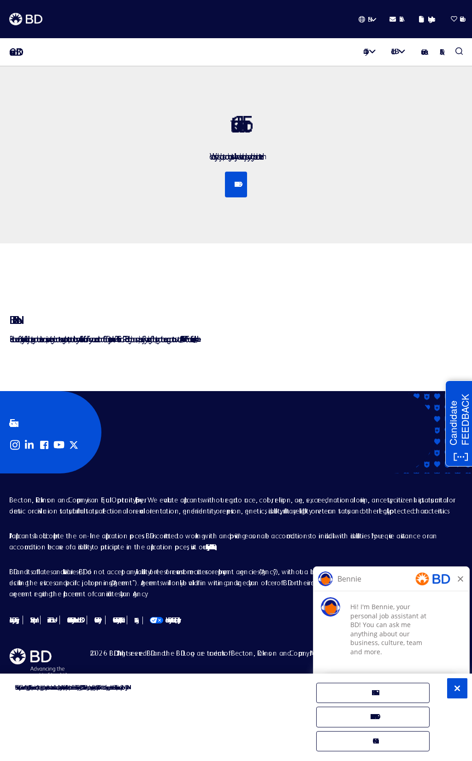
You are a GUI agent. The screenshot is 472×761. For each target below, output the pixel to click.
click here (195, 339)
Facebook (44, 444)
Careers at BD (12, 52)
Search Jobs (459, 52)
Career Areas (423, 51)
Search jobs (236, 184)
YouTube (59, 444)
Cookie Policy (96, 620)
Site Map (31, 620)
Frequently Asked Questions (209, 546)
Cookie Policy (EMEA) (116, 620)
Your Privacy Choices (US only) (164, 620)
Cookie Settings (135, 620)
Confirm (372, 741)
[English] (368, 19)
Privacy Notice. (126, 687)
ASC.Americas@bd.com (181, 339)
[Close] (457, 688)
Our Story (364, 51)
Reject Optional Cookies (373, 716)
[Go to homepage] (25, 19)
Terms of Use (50, 620)
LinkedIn (29, 444)
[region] (236, 717)
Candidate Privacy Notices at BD (73, 620)
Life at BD (393, 51)
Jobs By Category (12, 620)
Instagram (14, 444)
